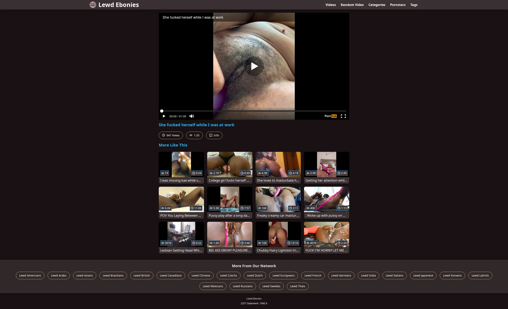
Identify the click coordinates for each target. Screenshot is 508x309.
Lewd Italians (394, 275)
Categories (376, 5)
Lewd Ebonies (118, 5)
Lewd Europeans (284, 275)
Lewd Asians (84, 275)
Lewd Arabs (58, 275)
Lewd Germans (341, 275)
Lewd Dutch (255, 275)
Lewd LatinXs (480, 275)
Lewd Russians (243, 286)
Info (216, 135)
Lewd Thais (297, 286)
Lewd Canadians (171, 275)
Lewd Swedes (271, 286)
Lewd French (313, 275)
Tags (414, 5)
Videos (331, 5)
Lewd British (142, 275)
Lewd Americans (30, 275)
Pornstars (398, 5)
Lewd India (368, 275)
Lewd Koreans (452, 275)
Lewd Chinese (201, 275)
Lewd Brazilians (113, 275)
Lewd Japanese (423, 275)
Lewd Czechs (228, 275)
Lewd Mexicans (213, 286)
